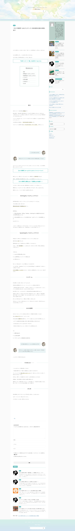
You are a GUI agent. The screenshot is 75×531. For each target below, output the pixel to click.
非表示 (31, 68)
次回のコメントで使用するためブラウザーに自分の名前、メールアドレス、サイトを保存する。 (29, 452)
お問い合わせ (43, 522)
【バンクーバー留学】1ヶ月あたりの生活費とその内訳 (29, 499)
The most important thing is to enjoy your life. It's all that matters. (37, 526)
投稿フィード (51, 135)
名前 (15, 439)
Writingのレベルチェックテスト (29, 73)
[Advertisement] (29, 41)
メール (15, 444)
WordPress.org (51, 137)
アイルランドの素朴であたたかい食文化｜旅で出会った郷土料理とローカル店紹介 (56, 98)
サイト (15, 448)
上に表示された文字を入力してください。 (20, 456)
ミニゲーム (25, 77)
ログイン (50, 133)
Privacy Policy (48, 522)
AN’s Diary (37, 9)
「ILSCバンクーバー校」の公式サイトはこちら (30, 61)
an (59, 113)
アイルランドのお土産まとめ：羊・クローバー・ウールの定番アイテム (59, 64)
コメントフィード (52, 136)
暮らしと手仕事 (33, 20)
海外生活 (51, 20)
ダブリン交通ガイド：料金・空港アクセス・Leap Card (59, 73)
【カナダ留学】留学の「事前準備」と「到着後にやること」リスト (31, 472)
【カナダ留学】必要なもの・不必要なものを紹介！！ (30, 181)
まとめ (24, 83)
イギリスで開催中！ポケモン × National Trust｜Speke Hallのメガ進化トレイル (57, 95)
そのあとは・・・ (26, 81)
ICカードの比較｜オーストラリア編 (55, 107)
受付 (24, 71)
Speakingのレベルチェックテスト (29, 75)
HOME (24, 20)
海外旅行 (42, 20)
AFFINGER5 (42, 529)
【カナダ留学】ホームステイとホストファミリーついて (30, 170)
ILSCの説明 (25, 79)
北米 (14, 418)
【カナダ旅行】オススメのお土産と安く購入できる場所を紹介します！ (32, 508)
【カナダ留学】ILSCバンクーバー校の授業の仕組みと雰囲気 (30, 490)
